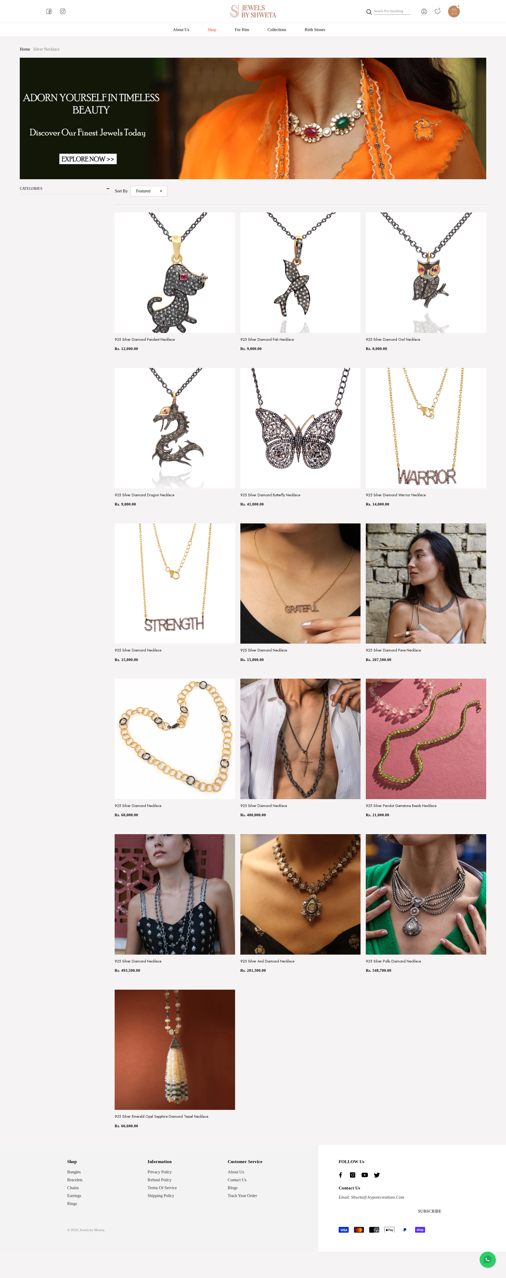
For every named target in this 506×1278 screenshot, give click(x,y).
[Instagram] (353, 1175)
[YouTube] (366, 1175)
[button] (454, 11)
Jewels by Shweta (92, 1230)
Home (25, 49)
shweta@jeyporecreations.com (377, 1197)
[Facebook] (341, 1175)
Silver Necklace (46, 49)
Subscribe (429, 1211)
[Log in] (424, 11)
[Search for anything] (388, 11)
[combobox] (392, 11)
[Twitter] (378, 1175)
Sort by (121, 191)
